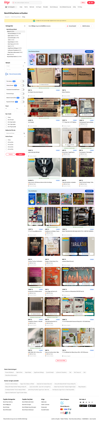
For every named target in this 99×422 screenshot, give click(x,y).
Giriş (83, 2)
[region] (61, 59)
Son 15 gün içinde (12, 126)
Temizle (11, 154)
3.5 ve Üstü (10, 144)
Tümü (9, 117)
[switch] (22, 81)
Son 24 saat (11, 119)
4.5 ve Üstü (10, 149)
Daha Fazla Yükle (61, 360)
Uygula (20, 154)
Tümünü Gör (89, 51)
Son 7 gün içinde (11, 124)
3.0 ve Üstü (10, 142)
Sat (92, 2)
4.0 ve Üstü (10, 147)
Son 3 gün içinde (12, 122)
